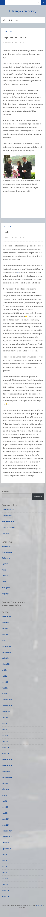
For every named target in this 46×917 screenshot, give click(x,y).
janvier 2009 (5, 753)
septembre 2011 (7, 652)
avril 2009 (5, 735)
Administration (6, 546)
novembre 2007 (7, 837)
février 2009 (5, 747)
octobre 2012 (6, 622)
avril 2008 (5, 807)
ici (18, 272)
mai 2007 (4, 872)
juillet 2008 (5, 789)
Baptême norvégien (15, 37)
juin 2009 (4, 723)
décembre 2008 (7, 759)
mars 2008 (5, 813)
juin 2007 (4, 866)
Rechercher (5, 492)
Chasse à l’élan (7, 515)
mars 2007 (5, 884)
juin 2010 (4, 670)
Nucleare (39, 905)
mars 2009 (5, 741)
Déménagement (7, 552)
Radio (6, 232)
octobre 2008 (6, 771)
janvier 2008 (5, 825)
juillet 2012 (5, 634)
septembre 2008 (7, 777)
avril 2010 (5, 682)
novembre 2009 (7, 706)
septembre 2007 (7, 849)
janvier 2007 (5, 896)
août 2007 (5, 854)
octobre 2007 (6, 843)
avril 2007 (5, 878)
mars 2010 (5, 688)
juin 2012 (4, 640)
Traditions (7, 31)
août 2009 (5, 717)
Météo (4, 570)
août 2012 (5, 628)
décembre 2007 (7, 831)
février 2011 (5, 658)
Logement (5, 564)
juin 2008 (4, 795)
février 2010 (5, 694)
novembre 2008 (7, 765)
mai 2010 (4, 676)
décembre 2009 (7, 700)
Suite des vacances (8, 521)
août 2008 (5, 783)
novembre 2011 (6, 646)
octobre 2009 (6, 711)
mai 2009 (4, 729)
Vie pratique (8, 226)
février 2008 (5, 819)
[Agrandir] (32, 158)
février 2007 (5, 890)
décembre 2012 (7, 616)
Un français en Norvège (23, 11)
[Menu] (2, 2)
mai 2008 (4, 801)
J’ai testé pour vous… (9, 509)
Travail (4, 582)
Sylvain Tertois (19, 42)
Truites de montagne (8, 527)
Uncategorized (6, 588)
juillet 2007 (5, 860)
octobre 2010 (6, 664)
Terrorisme (5, 533)
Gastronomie (6, 558)
